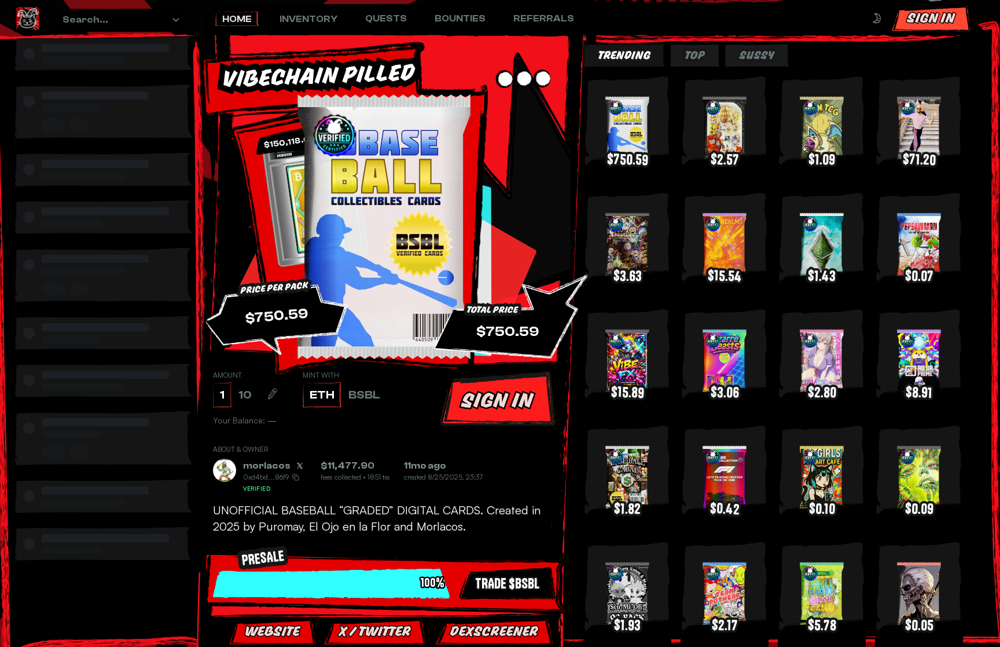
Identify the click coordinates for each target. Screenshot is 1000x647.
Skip (532, 612)
